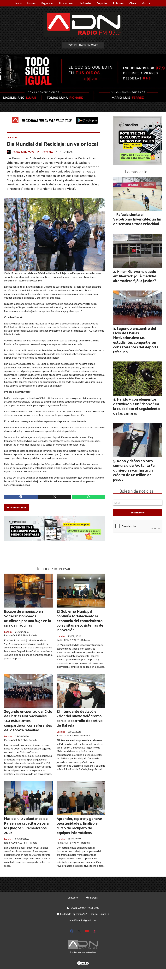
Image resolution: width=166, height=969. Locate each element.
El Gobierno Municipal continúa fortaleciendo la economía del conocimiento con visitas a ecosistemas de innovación (80, 621)
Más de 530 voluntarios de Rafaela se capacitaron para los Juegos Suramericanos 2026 (26, 826)
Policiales (118, 3)
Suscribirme (138, 513)
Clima (132, 3)
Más (144, 3)
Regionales (47, 3)
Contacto (73, 898)
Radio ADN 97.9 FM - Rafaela (32, 152)
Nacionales (85, 3)
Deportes (102, 3)
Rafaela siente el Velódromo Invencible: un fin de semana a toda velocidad (137, 219)
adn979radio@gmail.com (83, 920)
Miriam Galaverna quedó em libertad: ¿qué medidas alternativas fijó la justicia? (135, 276)
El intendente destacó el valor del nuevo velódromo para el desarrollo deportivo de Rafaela (80, 719)
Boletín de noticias (136, 491)
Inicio (18, 3)
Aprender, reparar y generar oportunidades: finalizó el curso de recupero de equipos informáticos (79, 826)
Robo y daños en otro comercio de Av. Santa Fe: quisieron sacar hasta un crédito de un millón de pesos (134, 470)
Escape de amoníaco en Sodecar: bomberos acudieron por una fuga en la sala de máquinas (27, 619)
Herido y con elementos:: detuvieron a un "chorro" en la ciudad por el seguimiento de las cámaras (136, 406)
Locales (31, 3)
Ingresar (93, 898)
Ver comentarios (16, 508)
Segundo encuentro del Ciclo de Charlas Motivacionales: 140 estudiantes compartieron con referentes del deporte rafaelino (28, 721)
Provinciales (66, 3)
